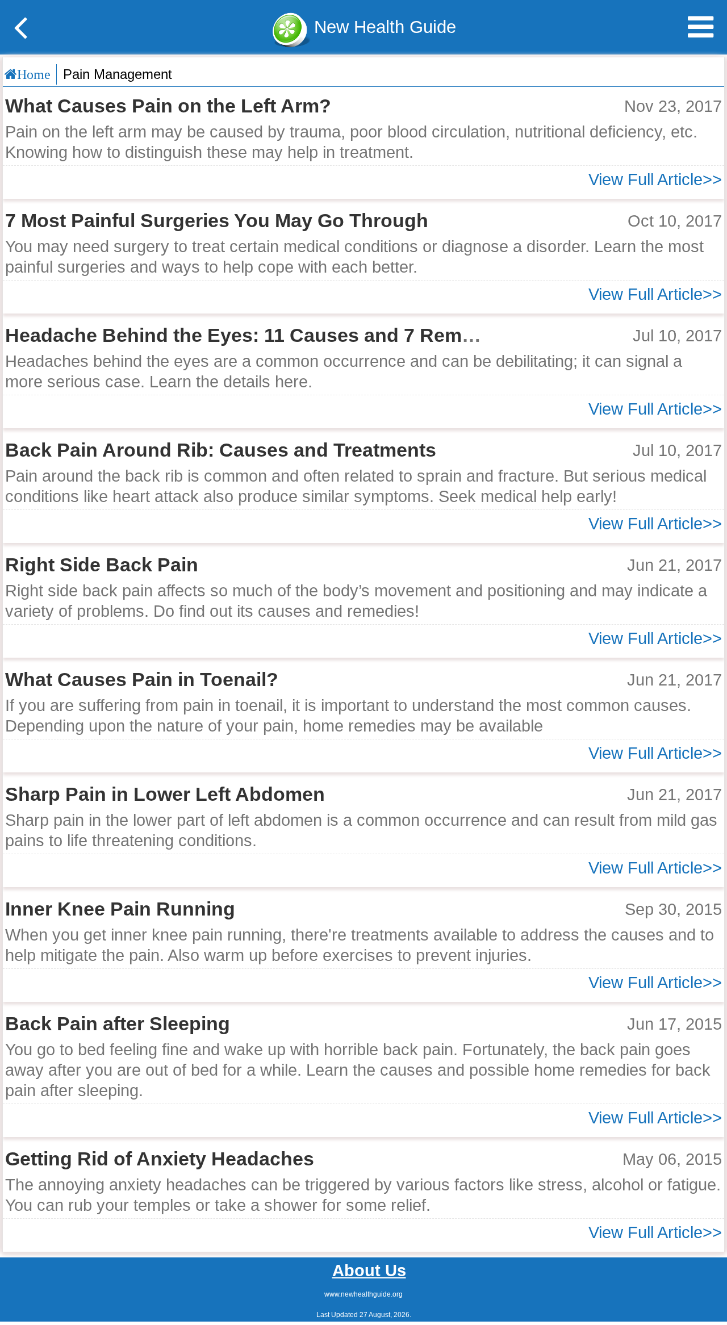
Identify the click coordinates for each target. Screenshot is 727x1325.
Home (34, 74)
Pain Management (117, 74)
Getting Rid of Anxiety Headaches (159, 1158)
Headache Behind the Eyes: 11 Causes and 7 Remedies (258, 335)
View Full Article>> (655, 179)
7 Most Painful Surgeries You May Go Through (216, 220)
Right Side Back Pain (101, 564)
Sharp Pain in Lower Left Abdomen (165, 794)
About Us (369, 1270)
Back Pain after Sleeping (117, 1023)
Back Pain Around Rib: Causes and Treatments (220, 450)
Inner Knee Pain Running (120, 908)
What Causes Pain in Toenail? (141, 679)
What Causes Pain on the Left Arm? (168, 105)
